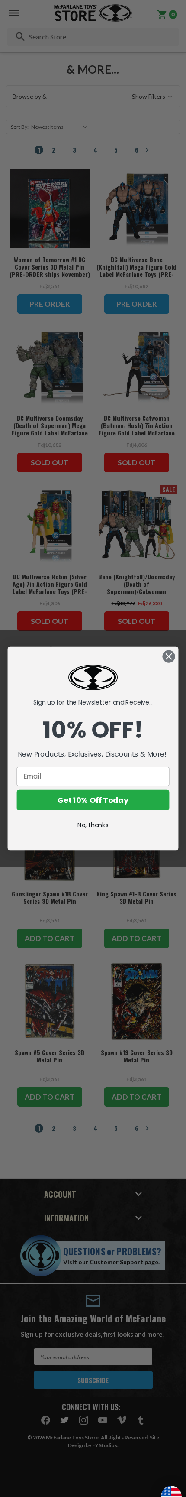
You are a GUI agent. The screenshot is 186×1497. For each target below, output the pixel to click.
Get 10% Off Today (93, 800)
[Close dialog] (169, 656)
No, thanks (93, 825)
